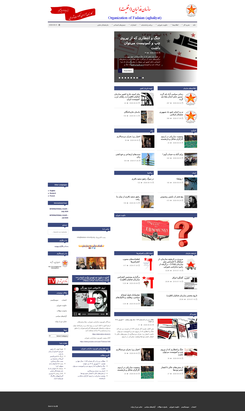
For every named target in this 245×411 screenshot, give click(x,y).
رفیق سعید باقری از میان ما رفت (128, 198)
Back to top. (52, 406)
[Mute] (79, 314)
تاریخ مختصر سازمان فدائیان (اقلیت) (182, 295)
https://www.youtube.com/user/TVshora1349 (95, 341)
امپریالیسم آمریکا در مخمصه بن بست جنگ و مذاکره (56, 358)
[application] (91, 301)
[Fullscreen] (75, 314)
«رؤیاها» (179, 178)
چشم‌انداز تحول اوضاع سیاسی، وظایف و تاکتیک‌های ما (128, 297)
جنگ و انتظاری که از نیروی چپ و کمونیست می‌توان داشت (172, 352)
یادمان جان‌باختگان (132, 111)
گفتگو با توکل (177, 277)
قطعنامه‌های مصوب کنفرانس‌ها (131, 260)
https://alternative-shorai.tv (101, 334)
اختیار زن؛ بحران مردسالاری (142, 37)
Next (194, 215)
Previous (110, 56)
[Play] (107, 314)
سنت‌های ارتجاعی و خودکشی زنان (128, 155)
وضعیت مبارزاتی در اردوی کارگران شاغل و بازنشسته (172, 137)
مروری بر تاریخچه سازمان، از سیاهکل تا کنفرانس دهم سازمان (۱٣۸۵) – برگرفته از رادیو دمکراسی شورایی (170, 263)
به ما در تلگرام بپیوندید (61, 246)
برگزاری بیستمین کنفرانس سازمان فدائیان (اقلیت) (128, 278)
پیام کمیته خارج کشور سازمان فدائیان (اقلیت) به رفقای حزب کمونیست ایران (127, 97)
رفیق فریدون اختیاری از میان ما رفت (55, 351)
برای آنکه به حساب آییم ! (172, 154)
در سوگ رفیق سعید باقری (143, 178)
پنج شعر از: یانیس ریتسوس (171, 196)
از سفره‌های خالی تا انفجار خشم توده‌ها (172, 368)
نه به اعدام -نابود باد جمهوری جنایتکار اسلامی (171, 113)
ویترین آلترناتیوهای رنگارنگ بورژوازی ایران (56, 375)
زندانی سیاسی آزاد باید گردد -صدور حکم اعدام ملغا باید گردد (171, 97)
